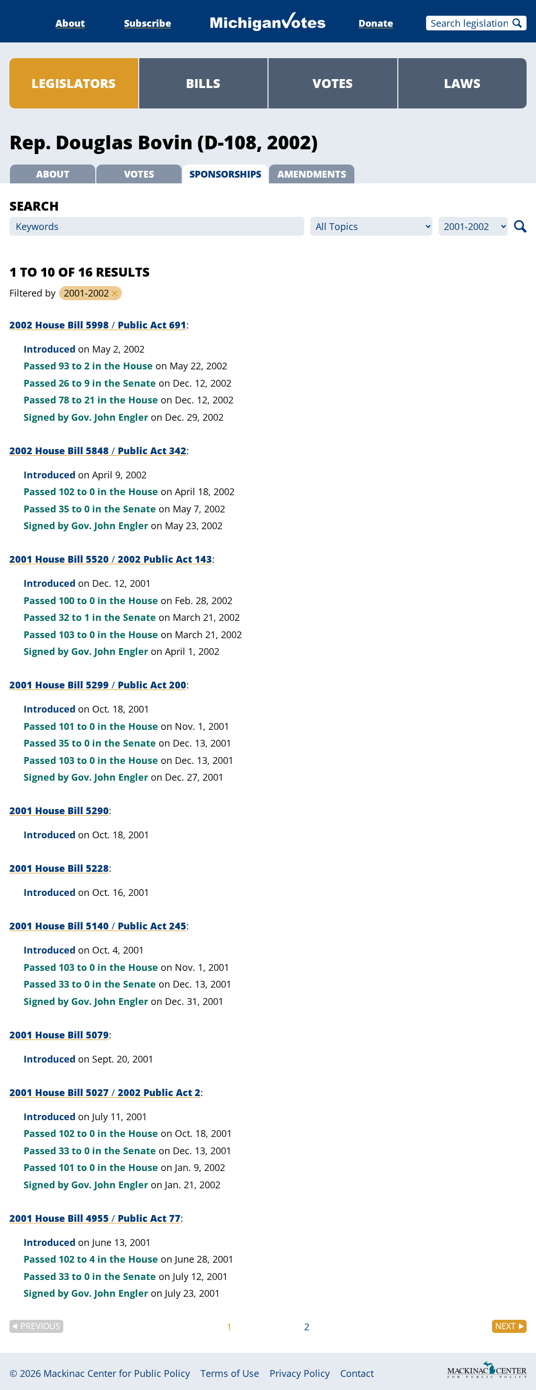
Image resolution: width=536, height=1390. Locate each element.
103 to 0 (77, 634)
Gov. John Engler (109, 417)
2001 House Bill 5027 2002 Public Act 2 (104, 1092)
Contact (357, 1373)
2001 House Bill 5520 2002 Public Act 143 (110, 559)
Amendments (311, 174)
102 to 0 (77, 491)
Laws (462, 83)
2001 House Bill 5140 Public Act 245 (97, 926)
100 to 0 (77, 600)
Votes (332, 83)
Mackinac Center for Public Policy (116, 1373)
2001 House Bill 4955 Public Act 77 (95, 1218)
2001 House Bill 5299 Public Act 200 (97, 684)
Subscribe (147, 23)
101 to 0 (77, 726)
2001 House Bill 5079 (59, 1034)
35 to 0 (74, 508)
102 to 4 (77, 1259)
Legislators (73, 83)
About (70, 23)
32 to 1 (74, 617)
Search (517, 23)
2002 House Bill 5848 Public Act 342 (97, 450)
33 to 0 (74, 984)
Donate (376, 23)
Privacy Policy (300, 1373)
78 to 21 (77, 399)
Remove (114, 293)
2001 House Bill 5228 (59, 868)
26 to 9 (74, 383)
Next (505, 1326)
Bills (203, 83)
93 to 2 (74, 365)
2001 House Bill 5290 (59, 810)
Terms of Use (229, 1373)
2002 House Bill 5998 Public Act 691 (97, 325)
